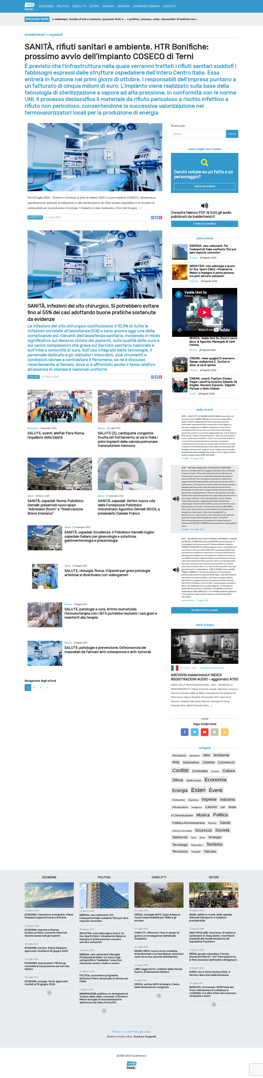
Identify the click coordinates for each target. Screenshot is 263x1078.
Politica (220, 814)
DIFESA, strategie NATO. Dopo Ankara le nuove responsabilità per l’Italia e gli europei (157, 917)
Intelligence (197, 807)
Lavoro (211, 807)
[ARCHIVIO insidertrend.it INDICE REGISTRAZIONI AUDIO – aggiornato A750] (204, 645)
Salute (34, 376)
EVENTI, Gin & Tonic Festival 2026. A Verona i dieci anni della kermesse (209, 973)
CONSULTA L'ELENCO (204, 224)
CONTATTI (169, 6)
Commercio (226, 762)
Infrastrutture (180, 807)
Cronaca (215, 771)
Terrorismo (180, 851)
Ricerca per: (178, 125)
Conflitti (180, 770)
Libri (222, 807)
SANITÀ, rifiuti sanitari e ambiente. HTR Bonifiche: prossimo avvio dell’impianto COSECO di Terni (117, 51)
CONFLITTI (79, 6)
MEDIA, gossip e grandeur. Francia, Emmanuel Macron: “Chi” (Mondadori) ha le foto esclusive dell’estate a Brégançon (213, 956)
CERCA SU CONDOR (204, 186)
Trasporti (195, 851)
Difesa (177, 780)
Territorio (214, 844)
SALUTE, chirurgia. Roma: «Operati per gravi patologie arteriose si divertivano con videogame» (107, 573)
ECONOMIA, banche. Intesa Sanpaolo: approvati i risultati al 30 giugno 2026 (46, 949)
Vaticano (210, 851)
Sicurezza (203, 830)
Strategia (214, 837)
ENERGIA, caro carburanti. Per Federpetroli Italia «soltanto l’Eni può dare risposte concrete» (104, 918)
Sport (193, 837)
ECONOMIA (46, 6)
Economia (215, 780)
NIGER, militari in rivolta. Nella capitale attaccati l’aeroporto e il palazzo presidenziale (210, 917)
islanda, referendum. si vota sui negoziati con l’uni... (161, 19)
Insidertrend (35, 35)
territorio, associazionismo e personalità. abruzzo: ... (89, 19)
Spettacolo (180, 837)
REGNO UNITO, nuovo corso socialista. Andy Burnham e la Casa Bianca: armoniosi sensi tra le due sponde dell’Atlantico (158, 954)
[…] (139, 207)
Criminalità (200, 771)
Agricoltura (194, 755)
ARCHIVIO (123, 6)
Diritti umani (194, 780)
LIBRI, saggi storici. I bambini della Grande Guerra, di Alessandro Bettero (158, 970)
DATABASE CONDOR (146, 6)
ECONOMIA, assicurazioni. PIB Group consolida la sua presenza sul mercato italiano (47, 966)
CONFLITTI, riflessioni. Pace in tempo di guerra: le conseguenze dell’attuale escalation (156, 935)
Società (222, 830)
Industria (227, 799)
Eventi (216, 790)
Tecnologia (180, 845)
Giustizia (193, 800)
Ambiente (35, 217)
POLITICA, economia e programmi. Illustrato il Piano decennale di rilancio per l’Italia (104, 978)
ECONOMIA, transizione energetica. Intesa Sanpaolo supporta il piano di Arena (49, 916)
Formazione (178, 800)
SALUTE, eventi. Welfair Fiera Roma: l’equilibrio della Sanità (56, 435)
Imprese (209, 799)
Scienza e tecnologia (182, 831)
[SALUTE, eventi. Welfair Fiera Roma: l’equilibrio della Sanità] (60, 406)
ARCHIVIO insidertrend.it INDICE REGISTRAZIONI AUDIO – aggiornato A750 (204, 677)
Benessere (33, 428)
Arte (175, 762)
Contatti (146, 1031)
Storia (202, 837)
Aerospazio (179, 755)
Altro (206, 755)
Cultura (229, 771)
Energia (180, 790)
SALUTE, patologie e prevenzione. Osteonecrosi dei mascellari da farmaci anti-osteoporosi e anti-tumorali (107, 650)
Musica (203, 815)
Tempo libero (197, 845)
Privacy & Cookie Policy (125, 1031)
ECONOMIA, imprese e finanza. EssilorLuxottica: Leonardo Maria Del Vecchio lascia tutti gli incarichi (46, 932)
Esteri (198, 790)
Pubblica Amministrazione (188, 822)
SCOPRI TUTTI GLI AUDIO (204, 610)
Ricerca (102, 428)
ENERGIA (108, 6)
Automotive (191, 762)
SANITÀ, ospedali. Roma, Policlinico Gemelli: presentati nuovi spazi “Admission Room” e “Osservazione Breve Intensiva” (56, 507)
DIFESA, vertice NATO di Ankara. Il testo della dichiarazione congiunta (156, 986)
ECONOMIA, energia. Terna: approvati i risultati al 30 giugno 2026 (46, 983)
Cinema (208, 762)
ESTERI (94, 6)
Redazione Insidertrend (213, 668)
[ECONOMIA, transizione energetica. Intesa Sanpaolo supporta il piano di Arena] (49, 894)
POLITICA (63, 6)
